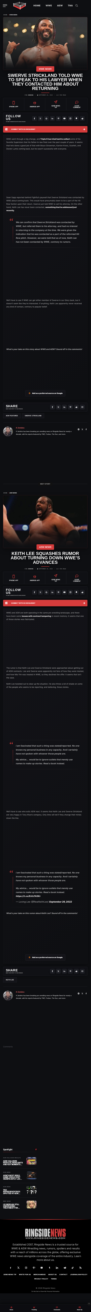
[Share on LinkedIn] (64, 407)
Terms (54, 1279)
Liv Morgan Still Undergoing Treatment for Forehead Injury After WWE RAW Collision (11, 1206)
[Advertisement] (23, 330)
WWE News (13, 14)
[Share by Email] (82, 407)
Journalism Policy (78, 1274)
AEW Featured (12, 416)
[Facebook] (34, 118)
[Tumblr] (49, 1267)
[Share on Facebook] (52, 407)
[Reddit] (82, 118)
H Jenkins (29, 95)
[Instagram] (70, 118)
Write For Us (25, 1274)
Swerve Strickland (33, 416)
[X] (40, 118)
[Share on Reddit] (76, 407)
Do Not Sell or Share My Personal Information (45, 1291)
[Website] (78, 429)
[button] (76, 5)
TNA (70, 5)
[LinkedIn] (52, 118)
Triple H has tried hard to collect (55, 139)
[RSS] (80, 1267)
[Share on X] (58, 407)
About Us (52, 1274)
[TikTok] (72, 1267)
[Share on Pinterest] (70, 407)
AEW (60, 5)
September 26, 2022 (60, 901)
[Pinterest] (58, 118)
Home (37, 5)
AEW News (13, 493)
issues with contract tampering (36, 616)
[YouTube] (64, 118)
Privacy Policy (41, 1279)
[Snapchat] (76, 118)
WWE (49, 5)
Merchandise (40, 1274)
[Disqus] (45, 1084)
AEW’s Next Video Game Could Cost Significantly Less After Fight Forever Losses (12, 1177)
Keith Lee (10, 980)
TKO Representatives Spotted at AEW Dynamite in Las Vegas (11, 1191)
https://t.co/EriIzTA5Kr (28, 896)
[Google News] (46, 118)
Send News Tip (10, 1274)
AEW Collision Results (12, 1157)
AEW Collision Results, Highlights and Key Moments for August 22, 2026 (13, 1162)
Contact (63, 1274)
